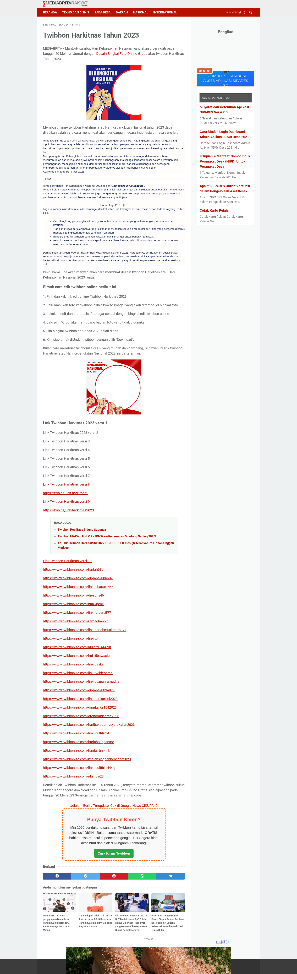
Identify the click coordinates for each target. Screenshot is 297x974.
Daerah (122, 12)
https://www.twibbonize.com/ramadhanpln (75, 621)
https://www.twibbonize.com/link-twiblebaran (78, 673)
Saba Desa (102, 12)
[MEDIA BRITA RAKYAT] (67, 4)
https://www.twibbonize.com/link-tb (70, 638)
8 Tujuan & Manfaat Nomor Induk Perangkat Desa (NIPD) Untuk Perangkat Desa (225, 161)
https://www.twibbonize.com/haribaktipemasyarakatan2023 (89, 725)
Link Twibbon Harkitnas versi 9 (66, 501)
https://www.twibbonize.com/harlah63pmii (75, 569)
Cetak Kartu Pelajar (215, 210)
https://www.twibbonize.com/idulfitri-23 (73, 776)
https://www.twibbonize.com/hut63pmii (73, 604)
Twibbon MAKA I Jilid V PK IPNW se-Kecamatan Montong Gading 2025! (107, 536)
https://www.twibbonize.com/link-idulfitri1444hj (79, 768)
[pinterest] (114, 876)
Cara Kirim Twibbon (114, 853)
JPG (125, 205)
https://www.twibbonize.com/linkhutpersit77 (77, 612)
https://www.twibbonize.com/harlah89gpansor (78, 742)
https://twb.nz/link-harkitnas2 (65, 493)
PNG (117, 205)
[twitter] (85, 876)
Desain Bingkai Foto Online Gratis (121, 54)
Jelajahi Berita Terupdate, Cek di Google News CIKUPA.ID (114, 806)
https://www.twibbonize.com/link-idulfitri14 (76, 733)
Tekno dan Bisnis (75, 12)
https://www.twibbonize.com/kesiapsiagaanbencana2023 (87, 759)
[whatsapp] (142, 876)
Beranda (50, 12)
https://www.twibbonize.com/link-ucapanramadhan (82, 681)
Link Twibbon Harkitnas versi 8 (66, 484)
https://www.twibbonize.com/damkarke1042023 (80, 707)
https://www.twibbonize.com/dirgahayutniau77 (79, 690)
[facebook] (57, 876)
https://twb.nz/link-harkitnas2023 (68, 510)
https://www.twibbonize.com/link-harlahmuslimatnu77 (84, 630)
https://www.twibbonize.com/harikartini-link (76, 750)
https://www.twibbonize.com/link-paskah (74, 664)
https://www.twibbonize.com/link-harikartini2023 (80, 699)
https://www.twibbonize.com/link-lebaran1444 (78, 587)
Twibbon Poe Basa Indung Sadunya (82, 529)
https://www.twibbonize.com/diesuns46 (73, 595)
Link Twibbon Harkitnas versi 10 (67, 561)
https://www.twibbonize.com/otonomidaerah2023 (81, 716)
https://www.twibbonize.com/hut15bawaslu (76, 656)
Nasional (140, 12)
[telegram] (170, 876)
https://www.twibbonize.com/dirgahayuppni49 (78, 578)
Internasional (165, 12)
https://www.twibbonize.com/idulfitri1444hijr (77, 647)
